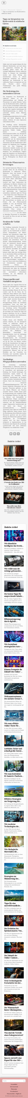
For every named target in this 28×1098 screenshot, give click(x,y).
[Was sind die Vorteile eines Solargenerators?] (14, 1025)
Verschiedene (14, 1091)
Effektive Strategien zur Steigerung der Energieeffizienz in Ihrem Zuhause (12, 802)
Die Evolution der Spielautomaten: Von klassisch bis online (13, 930)
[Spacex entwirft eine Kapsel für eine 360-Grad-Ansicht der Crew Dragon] (14, 1050)
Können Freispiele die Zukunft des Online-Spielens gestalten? (13, 671)
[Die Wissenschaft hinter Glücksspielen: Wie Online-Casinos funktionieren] (14, 999)
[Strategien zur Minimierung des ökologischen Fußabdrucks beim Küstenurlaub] (14, 868)
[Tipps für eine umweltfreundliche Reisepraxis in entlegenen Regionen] (14, 895)
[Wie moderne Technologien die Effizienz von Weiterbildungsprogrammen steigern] (14, 816)
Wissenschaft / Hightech (15, 10)
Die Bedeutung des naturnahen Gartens (14, 48)
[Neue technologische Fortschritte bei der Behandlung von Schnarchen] (14, 973)
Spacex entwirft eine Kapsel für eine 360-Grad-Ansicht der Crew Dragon (14, 1061)
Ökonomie (14, 1089)
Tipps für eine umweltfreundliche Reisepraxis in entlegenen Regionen (13, 906)
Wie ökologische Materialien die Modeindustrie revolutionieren (11, 852)
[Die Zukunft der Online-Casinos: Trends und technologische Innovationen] (14, 947)
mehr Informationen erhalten (14, 211)
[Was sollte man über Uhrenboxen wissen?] (14, 498)
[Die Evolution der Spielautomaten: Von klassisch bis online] (14, 920)
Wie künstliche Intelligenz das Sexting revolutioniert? (13, 545)
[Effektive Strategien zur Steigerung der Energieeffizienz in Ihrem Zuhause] (14, 791)
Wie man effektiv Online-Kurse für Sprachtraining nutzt (13, 725)
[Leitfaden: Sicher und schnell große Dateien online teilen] (14, 740)
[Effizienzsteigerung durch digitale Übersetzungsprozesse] (14, 611)
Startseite (3, 10)
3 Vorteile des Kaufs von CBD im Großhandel (14, 483)
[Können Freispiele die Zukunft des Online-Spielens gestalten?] (14, 661)
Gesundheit (14, 1084)
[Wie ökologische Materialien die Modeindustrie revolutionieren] (14, 841)
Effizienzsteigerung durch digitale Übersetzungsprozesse (13, 621)
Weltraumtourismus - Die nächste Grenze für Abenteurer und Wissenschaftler (13, 699)
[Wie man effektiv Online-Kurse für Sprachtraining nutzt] (14, 715)
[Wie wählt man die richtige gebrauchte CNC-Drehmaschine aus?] (14, 561)
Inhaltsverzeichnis (10, 46)
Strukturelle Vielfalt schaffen (11, 53)
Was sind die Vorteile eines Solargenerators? (13, 1034)
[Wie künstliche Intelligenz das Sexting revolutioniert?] (14, 535)
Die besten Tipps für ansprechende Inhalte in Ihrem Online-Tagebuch (13, 597)
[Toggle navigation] (4, 2)
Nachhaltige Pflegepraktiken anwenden (14, 59)
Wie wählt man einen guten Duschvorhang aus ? (14, 459)
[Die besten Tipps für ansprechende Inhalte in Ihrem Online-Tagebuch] (14, 586)
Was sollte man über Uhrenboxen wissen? (14, 507)
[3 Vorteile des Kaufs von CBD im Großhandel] (14, 474)
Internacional (14, 1086)
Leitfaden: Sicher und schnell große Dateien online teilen (13, 751)
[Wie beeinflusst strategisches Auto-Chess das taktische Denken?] (14, 636)
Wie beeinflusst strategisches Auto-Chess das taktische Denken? (12, 647)
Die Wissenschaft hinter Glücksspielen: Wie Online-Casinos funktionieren (13, 1011)
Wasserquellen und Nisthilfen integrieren (14, 56)
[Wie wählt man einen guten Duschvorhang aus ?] (14, 451)
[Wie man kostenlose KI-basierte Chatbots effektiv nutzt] (14, 766)
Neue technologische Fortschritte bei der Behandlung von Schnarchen (13, 984)
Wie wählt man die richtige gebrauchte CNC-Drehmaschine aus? (12, 572)
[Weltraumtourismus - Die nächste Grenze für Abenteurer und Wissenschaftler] (14, 688)
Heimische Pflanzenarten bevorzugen (13, 51)
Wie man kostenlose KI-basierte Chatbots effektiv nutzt (13, 776)
